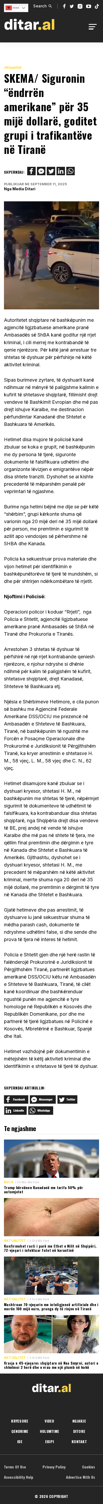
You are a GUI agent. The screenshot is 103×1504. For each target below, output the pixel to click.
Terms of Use (15, 1466)
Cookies (88, 1466)
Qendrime (19, 1431)
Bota (8, 1182)
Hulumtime (49, 1431)
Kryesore (19, 1421)
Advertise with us (80, 1477)
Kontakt (79, 1441)
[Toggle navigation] (94, 26)
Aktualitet (12, 67)
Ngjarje (79, 1421)
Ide (19, 1441)
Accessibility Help (18, 1477)
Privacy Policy (54, 1466)
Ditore (79, 1431)
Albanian (15, 8)
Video (49, 1421)
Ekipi (49, 1441)
